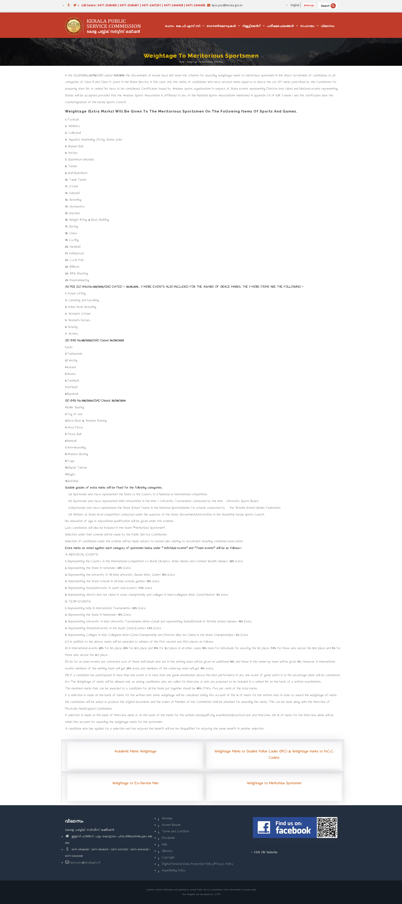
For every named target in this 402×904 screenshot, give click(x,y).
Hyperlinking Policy (174, 871)
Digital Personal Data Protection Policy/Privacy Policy (197, 864)
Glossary (167, 851)
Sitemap (167, 819)
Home (181, 62)
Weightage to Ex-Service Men (135, 783)
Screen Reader (171, 825)
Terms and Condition (175, 832)
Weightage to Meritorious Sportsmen (274, 783)
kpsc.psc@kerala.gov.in (85, 863)
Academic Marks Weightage (135, 751)
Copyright (168, 858)
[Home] (105, 25)
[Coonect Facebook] (296, 829)
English (295, 5)
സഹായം (308, 26)
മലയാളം (309, 5)
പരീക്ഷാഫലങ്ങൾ (281, 26)
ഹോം (169, 26)
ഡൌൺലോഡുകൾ (222, 26)
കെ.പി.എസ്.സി (189, 26)
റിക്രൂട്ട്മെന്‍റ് (252, 26)
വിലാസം (328, 26)
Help (164, 845)
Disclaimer (168, 838)
